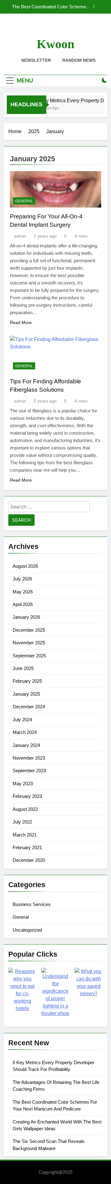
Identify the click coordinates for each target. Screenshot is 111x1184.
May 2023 (23, 783)
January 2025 (26, 694)
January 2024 (26, 745)
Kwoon (55, 44)
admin (20, 236)
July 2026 (22, 578)
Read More (21, 322)
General (24, 201)
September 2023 (29, 770)
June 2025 (23, 668)
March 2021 (25, 834)
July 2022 (22, 821)
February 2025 (27, 681)
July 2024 (22, 719)
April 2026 (23, 604)
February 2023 (27, 796)
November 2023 (29, 758)
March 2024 (25, 732)
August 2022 (25, 809)
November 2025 (29, 642)
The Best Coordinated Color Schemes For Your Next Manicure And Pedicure (50, 6)
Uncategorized (27, 930)
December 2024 (29, 706)
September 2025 (29, 655)
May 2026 (23, 591)
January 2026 (26, 617)
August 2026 (25, 566)
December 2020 (29, 860)
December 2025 (29, 630)
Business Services (32, 904)
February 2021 (27, 847)
